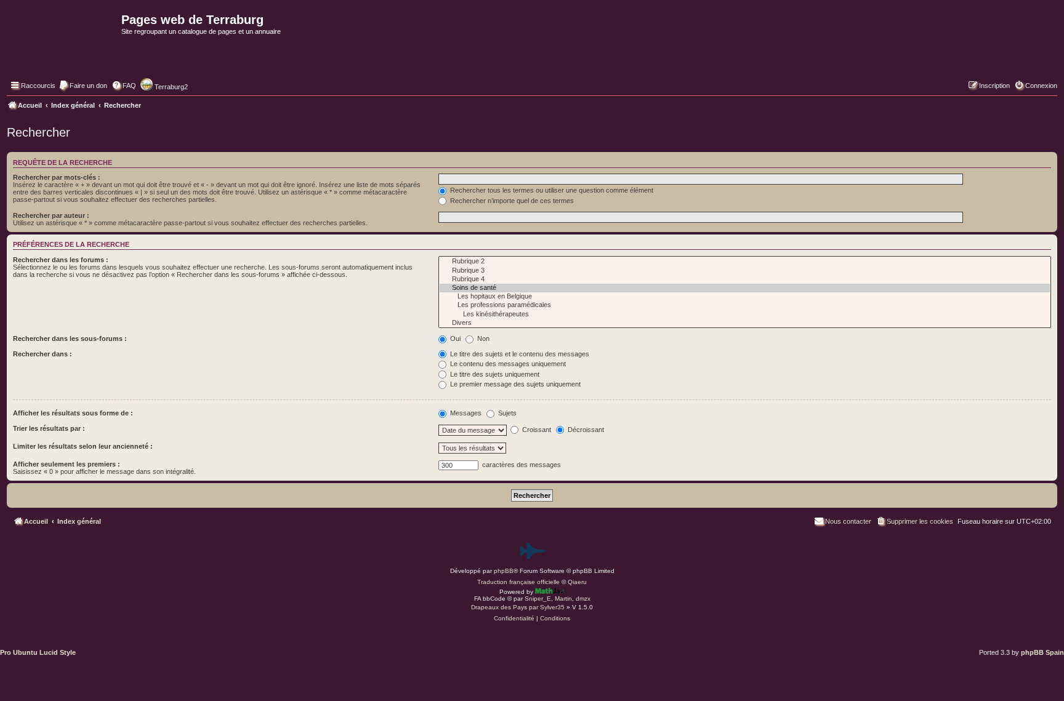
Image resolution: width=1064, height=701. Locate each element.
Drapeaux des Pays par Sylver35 (518, 607)
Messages (465, 413)
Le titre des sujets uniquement (493, 374)
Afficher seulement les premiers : (66, 464)
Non (482, 338)
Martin (563, 598)
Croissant (535, 429)
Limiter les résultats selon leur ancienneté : (83, 446)
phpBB (504, 570)
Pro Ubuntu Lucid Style (38, 652)
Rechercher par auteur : (51, 215)
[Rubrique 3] (745, 270)
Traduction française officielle (518, 582)
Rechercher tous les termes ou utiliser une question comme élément (550, 190)
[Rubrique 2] (745, 261)
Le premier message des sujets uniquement (514, 384)
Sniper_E (538, 598)
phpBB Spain (1042, 652)
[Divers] (745, 323)
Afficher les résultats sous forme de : (73, 413)
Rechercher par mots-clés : (56, 177)
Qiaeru (577, 582)
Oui (454, 338)
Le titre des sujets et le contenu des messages (518, 354)
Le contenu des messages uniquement (507, 363)
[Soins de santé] (745, 288)
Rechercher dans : (42, 354)
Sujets (506, 413)
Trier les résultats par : (49, 428)
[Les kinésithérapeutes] (745, 314)
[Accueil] (62, 47)
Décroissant (585, 429)
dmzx (583, 598)
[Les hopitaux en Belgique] (745, 296)
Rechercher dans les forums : (60, 259)
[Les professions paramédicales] (745, 305)
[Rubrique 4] (745, 279)
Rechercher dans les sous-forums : (70, 338)
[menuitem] (82, 85)
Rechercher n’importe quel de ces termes (511, 200)
